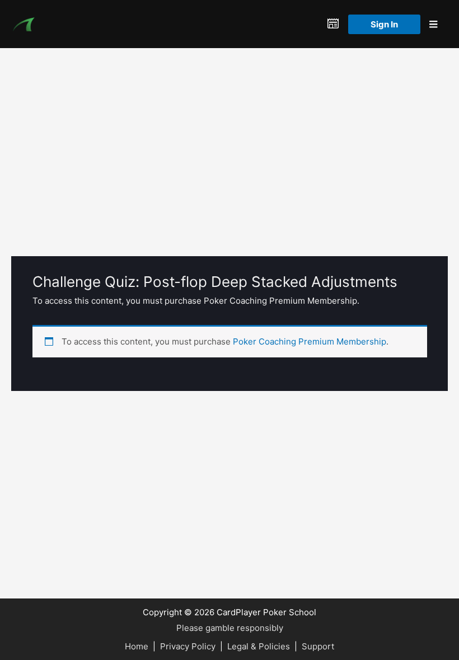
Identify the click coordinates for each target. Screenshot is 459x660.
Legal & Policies (258, 646)
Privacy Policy (188, 646)
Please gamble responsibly (229, 628)
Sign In (384, 24)
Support (318, 646)
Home (136, 646)
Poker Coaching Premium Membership (309, 341)
